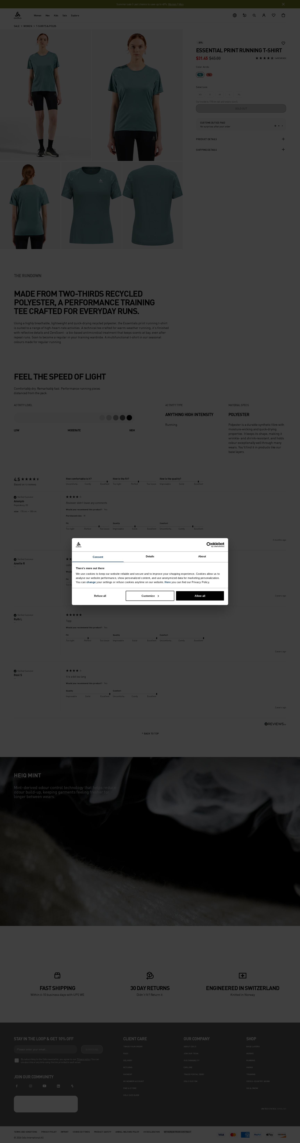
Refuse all (100, 595)
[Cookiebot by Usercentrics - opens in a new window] (209, 544)
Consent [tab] (98, 556)
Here (168, 581)
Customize (148, 595)
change (91, 581)
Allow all (200, 595)
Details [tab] (150, 556)
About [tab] (202, 556)
